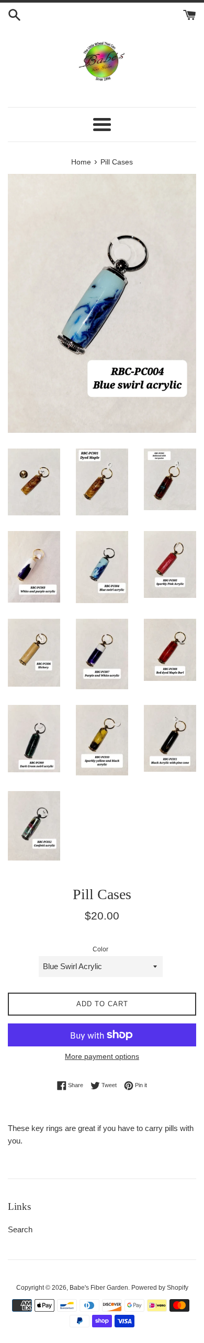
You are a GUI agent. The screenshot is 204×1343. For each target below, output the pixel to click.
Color (100, 949)
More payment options (102, 1056)
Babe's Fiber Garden (99, 1287)
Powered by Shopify (159, 1287)
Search (20, 1229)
